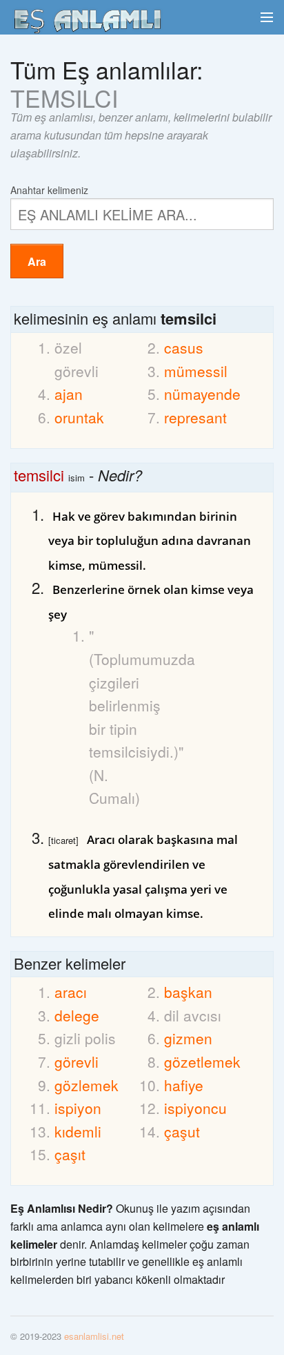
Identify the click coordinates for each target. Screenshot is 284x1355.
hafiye (183, 1085)
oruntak (79, 417)
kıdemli (77, 1131)
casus (183, 347)
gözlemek (86, 1085)
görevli (76, 1061)
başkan (188, 991)
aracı (70, 991)
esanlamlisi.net (94, 1336)
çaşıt (69, 1154)
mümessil (195, 371)
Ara (37, 261)
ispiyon (77, 1107)
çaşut (182, 1131)
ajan (68, 393)
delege (76, 1015)
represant (195, 417)
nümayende (198, 393)
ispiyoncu (195, 1107)
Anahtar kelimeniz (49, 189)
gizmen (188, 1038)
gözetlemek (198, 1061)
